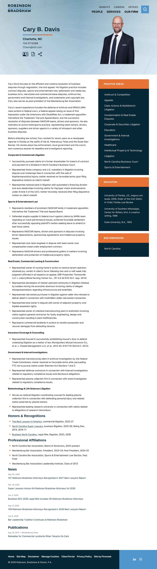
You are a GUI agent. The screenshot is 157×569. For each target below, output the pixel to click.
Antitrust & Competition (117, 94)
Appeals (108, 100)
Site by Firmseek (102, 556)
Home (11, 556)
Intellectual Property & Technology (123, 150)
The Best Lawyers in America (27, 421)
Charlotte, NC (32, 39)
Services (114, 11)
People (97, 11)
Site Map (21, 556)
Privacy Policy (84, 556)
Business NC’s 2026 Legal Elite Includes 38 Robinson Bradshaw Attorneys (45, 499)
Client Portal (68, 556)
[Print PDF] (33, 55)
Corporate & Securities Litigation (122, 124)
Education (109, 130)
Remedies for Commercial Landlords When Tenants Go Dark (38, 536)
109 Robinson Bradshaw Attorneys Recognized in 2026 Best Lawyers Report (47, 509)
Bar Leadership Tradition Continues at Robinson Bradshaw (37, 519)
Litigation (109, 156)
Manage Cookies (50, 556)
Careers (119, 7)
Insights (104, 7)
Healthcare (110, 144)
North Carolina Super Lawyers (27, 426)
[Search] (145, 9)
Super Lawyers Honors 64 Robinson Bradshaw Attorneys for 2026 (41, 488)
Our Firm (131, 11)
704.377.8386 (30, 43)
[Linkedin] (134, 559)
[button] (40, 55)
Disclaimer (33, 556)
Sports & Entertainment (117, 167)
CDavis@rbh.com (32, 47)
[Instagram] (140, 559)
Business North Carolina (24, 434)
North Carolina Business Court (121, 161)
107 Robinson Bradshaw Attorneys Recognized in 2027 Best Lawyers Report (47, 478)
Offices (133, 7)
